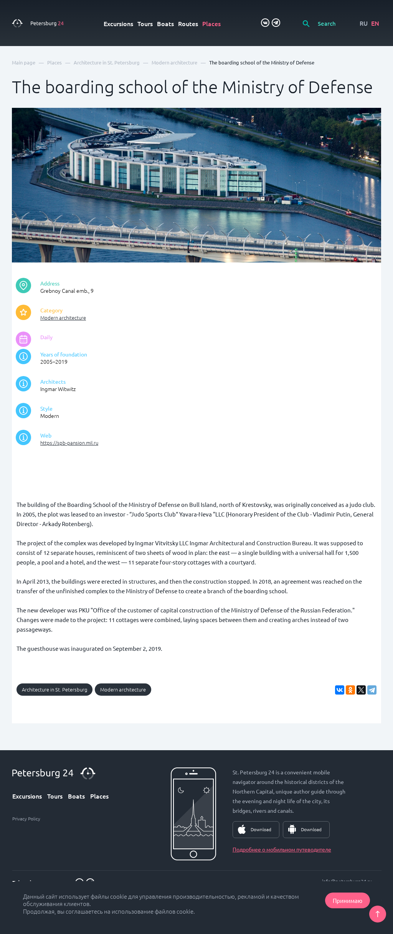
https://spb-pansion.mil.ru (69, 442)
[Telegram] (371, 690)
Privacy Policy (26, 818)
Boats (165, 23)
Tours (145, 23)
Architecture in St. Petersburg (54, 689)
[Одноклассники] (350, 690)
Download (261, 829)
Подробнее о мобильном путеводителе (282, 849)
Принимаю (347, 900)
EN (375, 23)
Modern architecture (63, 317)
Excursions (118, 23)
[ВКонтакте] (339, 690)
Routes (188, 23)
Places (211, 23)
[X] (361, 690)
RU (364, 23)
